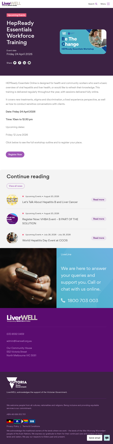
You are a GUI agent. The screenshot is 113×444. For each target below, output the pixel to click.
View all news (15, 186)
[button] (105, 4)
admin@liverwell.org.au (19, 341)
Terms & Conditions (31, 426)
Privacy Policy (13, 426)
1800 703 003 (82, 301)
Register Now (15, 155)
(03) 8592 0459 (15, 334)
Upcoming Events (16, 15)
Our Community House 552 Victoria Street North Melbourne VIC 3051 (21, 352)
